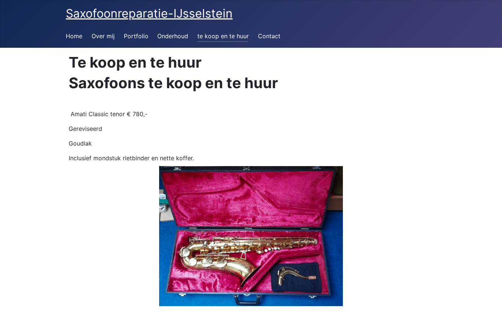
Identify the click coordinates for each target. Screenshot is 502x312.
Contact (269, 36)
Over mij (103, 36)
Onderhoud (172, 36)
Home (74, 36)
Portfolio (136, 36)
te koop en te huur (223, 36)
